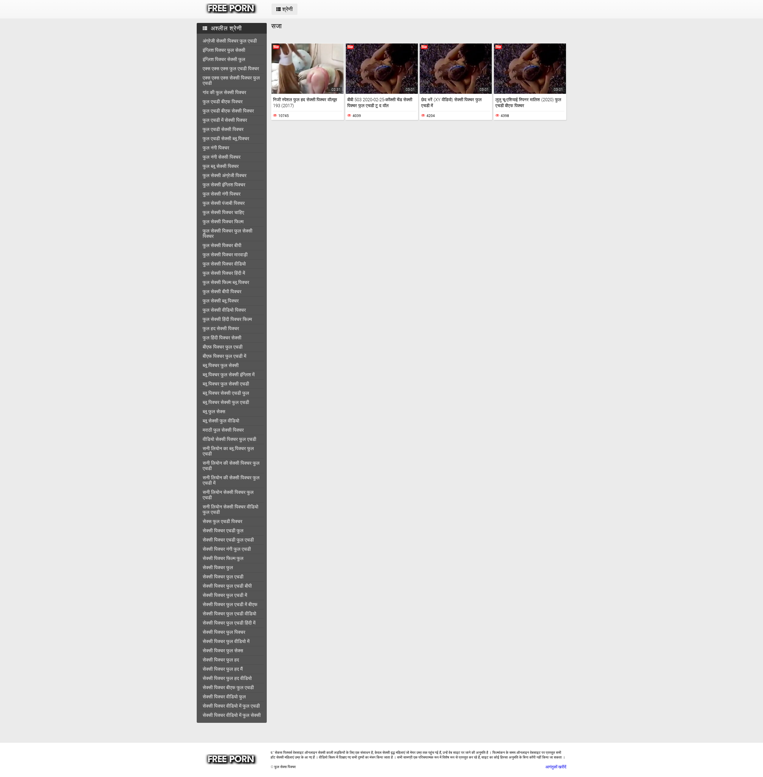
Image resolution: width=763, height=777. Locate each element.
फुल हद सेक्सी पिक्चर (221, 328)
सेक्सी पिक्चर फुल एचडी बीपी (227, 586)
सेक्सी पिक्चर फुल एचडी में (225, 595)
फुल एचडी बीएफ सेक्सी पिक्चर (228, 111)
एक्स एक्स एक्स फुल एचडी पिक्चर (231, 68)
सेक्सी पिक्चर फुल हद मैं (223, 669)
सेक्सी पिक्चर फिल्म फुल (223, 558)
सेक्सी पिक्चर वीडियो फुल (224, 697)
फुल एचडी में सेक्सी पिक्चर (225, 120)
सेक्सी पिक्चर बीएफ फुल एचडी (228, 687)
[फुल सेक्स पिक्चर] (231, 12)
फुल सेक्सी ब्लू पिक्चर (221, 301)
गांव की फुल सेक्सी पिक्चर (224, 92)
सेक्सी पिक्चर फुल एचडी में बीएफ (230, 604)
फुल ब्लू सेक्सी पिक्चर (221, 166)
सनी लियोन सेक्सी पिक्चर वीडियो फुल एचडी (230, 509)
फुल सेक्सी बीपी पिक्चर (222, 291)
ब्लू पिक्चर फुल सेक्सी (221, 365)
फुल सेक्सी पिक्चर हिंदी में (224, 273)
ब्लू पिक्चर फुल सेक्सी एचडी (226, 384)
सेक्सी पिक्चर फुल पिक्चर (224, 632)
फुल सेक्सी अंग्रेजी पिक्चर (224, 175)
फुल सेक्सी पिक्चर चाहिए (223, 212)
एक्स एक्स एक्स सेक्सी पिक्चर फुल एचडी (231, 80)
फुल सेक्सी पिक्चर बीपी (222, 245)
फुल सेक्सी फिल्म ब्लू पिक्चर (226, 282)
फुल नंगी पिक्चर (216, 148)
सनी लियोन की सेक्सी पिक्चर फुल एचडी (231, 465)
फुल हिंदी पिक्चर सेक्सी (222, 338)
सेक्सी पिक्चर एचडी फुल (223, 530)
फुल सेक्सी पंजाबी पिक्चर (224, 203)
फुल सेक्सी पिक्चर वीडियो (224, 264)
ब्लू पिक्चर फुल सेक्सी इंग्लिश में (229, 374)
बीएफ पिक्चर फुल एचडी (223, 347)
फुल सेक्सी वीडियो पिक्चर (224, 310)
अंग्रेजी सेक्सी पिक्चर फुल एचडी (230, 41)
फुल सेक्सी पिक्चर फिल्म (223, 221)
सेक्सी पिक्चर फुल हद (221, 660)
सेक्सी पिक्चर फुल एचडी (223, 577)
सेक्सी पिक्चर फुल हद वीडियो (227, 678)
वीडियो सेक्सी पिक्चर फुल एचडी (229, 439)
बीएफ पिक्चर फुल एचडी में (224, 356)
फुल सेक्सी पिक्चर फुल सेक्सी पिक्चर (227, 233)
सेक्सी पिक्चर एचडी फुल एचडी (228, 540)
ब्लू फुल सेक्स (214, 411)
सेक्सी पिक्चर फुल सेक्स (223, 650)
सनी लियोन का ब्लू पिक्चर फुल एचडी (228, 451)
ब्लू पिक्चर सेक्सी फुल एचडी (226, 402)
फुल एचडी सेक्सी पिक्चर (223, 129)
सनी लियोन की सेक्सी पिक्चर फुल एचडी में (231, 480)
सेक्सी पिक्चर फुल (218, 567)
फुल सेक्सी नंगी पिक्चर (222, 194)
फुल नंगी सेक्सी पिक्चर (222, 157)
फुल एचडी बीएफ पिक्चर (223, 101)
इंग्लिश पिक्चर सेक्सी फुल (224, 59)
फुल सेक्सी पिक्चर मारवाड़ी (225, 255)
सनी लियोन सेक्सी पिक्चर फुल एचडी (228, 494)
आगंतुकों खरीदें (555, 766)
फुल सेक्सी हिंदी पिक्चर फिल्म (227, 319)
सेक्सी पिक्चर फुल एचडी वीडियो (229, 614)
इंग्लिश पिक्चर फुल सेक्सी (224, 50)
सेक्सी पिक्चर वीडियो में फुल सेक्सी (232, 715)
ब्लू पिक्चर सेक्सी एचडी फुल (226, 393)
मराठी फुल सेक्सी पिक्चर (223, 430)
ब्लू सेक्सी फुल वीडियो (221, 421)
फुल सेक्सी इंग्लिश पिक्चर (224, 185)
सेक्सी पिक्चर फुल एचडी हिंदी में (229, 623)
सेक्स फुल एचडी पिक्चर (222, 521)
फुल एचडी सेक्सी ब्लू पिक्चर (226, 138)
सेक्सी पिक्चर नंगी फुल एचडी (227, 549)
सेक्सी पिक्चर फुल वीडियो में (226, 641)
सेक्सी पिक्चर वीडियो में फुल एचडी (231, 706)
